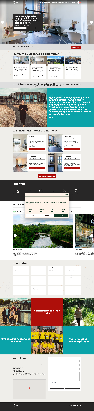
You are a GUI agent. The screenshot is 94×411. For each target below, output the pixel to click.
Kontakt (74, 2)
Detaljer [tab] (47, 197)
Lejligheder (54, 2)
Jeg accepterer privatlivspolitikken (59, 385)
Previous (15, 235)
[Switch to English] (80, 2)
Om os (41, 2)
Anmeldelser (47, 2)
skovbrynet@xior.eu (20, 371)
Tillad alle (61, 215)
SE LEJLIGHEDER (19, 27)
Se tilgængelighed (47, 176)
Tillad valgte (47, 215)
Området (67, 2)
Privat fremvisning (54, 384)
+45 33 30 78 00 (36, 48)
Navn (52, 359)
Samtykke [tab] (32, 197)
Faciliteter (61, 2)
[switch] (41, 211)
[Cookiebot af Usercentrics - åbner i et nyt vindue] (63, 194)
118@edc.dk (51, 48)
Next (91, 235)
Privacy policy (72, 405)
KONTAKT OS (30, 27)
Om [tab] (61, 197)
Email (52, 363)
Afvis (33, 215)
